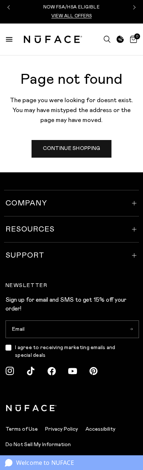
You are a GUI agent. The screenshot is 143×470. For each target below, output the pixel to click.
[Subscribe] (131, 329)
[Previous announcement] (9, 7)
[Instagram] (10, 371)
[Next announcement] (133, 7)
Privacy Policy (61, 429)
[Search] (107, 39)
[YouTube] (72, 371)
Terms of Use (22, 429)
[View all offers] (120, 39)
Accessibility (100, 429)
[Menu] (9, 39)
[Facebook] (51, 371)
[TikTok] (30, 371)
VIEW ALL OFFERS (71, 16)
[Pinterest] (93, 371)
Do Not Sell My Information (38, 444)
